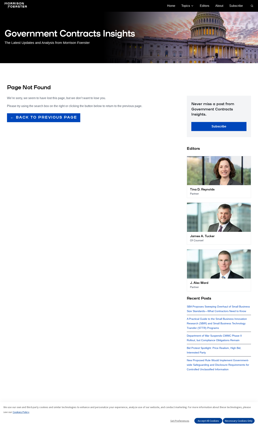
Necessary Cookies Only (239, 420)
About (219, 5)
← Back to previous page (43, 117)
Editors (204, 5)
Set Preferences (179, 420)
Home (171, 5)
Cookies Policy (21, 412)
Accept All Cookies (208, 420)
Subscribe (236, 5)
